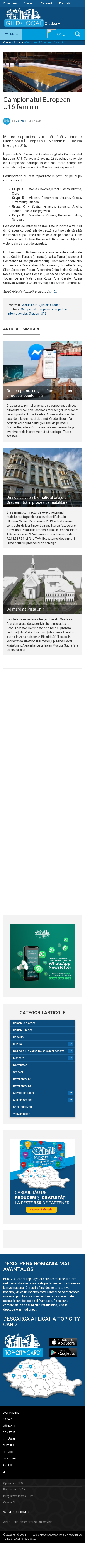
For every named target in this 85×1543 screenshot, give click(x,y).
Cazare (8, 1419)
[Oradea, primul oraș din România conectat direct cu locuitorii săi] (42, 370)
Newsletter (20, 1065)
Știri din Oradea (49, 305)
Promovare (10, 3)
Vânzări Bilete (21, 1113)
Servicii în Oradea (24, 1092)
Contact (29, 3)
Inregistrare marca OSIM (18, 1496)
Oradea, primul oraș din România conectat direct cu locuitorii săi (42, 393)
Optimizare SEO (13, 1483)
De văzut (9, 1432)
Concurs (18, 1037)
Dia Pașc (21, 120)
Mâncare (18, 1058)
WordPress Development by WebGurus (57, 1534)
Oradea (51, 23)
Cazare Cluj (10, 1502)
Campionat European (35, 309)
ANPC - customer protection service (27, 1522)
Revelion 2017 (22, 1078)
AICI (53, 291)
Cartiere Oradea (22, 1030)
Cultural (17, 1044)
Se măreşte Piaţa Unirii (26, 609)
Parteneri (46, 3)
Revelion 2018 (22, 1085)
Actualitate (29, 305)
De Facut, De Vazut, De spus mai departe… (39, 1051)
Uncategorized (22, 1106)
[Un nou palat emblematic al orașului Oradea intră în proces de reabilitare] (42, 477)
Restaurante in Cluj (14, 1489)
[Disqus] (42, 731)
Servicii (8, 1452)
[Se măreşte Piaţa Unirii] (42, 584)
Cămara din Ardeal (24, 1023)
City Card (9, 1458)
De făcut (9, 1439)
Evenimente (11, 1412)
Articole (18, 42)
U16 (43, 313)
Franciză (64, 3)
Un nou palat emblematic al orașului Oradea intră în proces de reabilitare (37, 500)
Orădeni (18, 1072)
